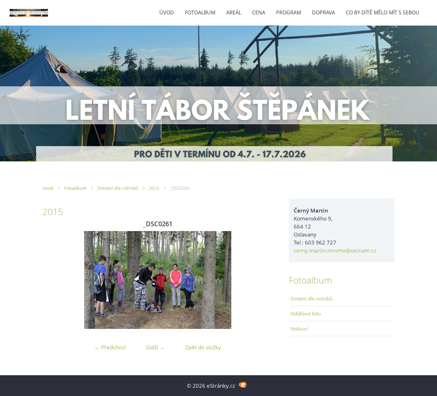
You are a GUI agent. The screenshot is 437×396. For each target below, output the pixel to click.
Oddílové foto (305, 313)
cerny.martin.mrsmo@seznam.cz (335, 250)
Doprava (323, 12)
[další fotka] (262, 280)
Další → (155, 347)
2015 (154, 188)
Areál (233, 12)
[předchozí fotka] (53, 280)
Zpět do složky (203, 347)
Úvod (166, 12)
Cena (258, 12)
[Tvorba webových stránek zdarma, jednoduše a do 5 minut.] (242, 385)
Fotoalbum (200, 12)
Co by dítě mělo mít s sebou (382, 12)
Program (288, 12)
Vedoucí (299, 328)
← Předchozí (110, 347)
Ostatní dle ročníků (117, 188)
